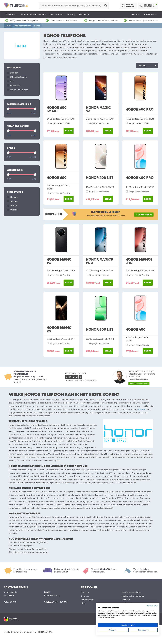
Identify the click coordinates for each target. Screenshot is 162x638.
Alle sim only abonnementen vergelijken (27, 549)
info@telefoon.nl (51, 595)
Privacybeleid (152, 606)
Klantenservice (149, 14)
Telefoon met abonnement (32, 14)
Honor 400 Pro (140, 177)
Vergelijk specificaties (60, 123)
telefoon (142, 409)
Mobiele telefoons (22, 26)
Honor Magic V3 (59, 261)
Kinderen (14, 197)
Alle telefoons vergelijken (20, 545)
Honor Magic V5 (59, 329)
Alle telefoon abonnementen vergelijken (27, 542)
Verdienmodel (87, 599)
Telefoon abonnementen (133, 596)
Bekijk (68, 130)
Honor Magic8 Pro (99, 261)
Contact (85, 592)
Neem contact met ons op (139, 383)
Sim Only (71, 14)
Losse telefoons (56, 14)
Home (8, 26)
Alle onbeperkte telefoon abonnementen (28, 552)
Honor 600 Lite (99, 329)
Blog (83, 603)
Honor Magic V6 (98, 109)
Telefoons (10, 14)
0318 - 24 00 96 (60, 602)
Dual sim (14, 73)
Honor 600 (57, 177)
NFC (12, 81)
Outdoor (14, 210)
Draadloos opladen (19, 90)
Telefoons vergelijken (131, 592)
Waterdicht (15, 85)
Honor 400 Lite (99, 177)
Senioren (14, 201)
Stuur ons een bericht (130, 5)
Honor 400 (136, 329)
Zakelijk (13, 205)
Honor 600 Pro (140, 109)
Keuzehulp (84, 14)
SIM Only (126, 599)
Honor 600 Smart (57, 109)
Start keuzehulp (143, 214)
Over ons (135, 14)
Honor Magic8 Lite (139, 261)
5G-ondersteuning (18, 77)
